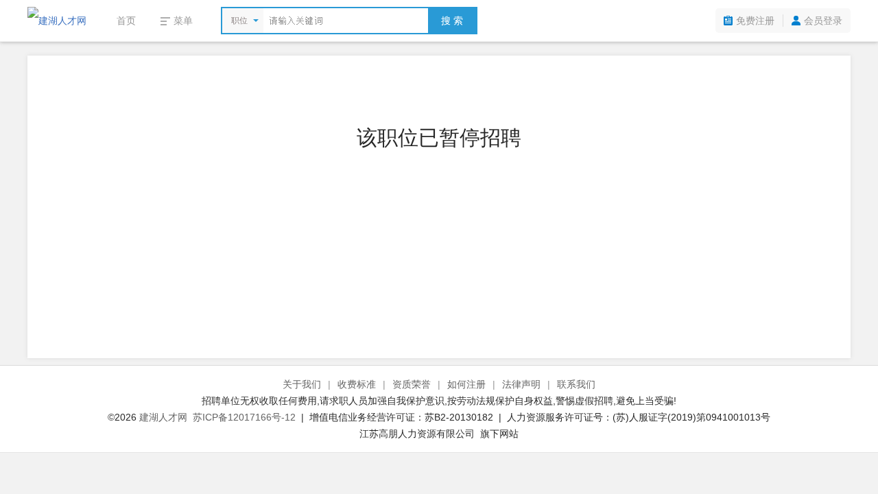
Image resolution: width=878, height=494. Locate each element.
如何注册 (466, 384)
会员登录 (823, 20)
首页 (126, 20)
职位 (239, 20)
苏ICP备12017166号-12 (244, 417)
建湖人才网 (163, 417)
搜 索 (452, 20)
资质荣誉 (411, 384)
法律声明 (521, 384)
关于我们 (302, 384)
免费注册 (755, 20)
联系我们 (576, 384)
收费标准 (356, 384)
